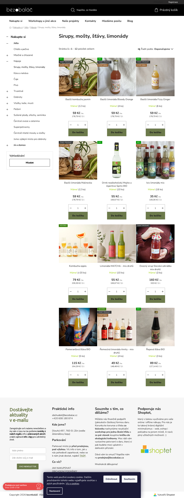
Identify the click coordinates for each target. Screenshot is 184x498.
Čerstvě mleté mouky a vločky (29, 133)
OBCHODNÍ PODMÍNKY (64, 471)
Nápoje (17, 61)
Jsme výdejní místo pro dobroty (30, 139)
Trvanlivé (18, 91)
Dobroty (18, 97)
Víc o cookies (72, 483)
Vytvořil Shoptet (166, 494)
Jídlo (16, 43)
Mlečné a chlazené (23, 55)
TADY (83, 455)
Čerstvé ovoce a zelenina (27, 121)
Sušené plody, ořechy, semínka (30, 115)
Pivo (16, 85)
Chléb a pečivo (21, 49)
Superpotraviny (22, 127)
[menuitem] (15, 21)
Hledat (30, 162)
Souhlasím (129, 479)
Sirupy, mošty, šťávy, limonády (29, 67)
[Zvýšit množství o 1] (85, 125)
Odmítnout (111, 479)
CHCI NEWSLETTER (27, 466)
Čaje (16, 79)
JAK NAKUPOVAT (61, 468)
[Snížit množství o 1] (71, 125)
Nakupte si (18, 37)
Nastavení (54, 491)
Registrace (173, 2)
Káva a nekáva (21, 73)
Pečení (17, 109)
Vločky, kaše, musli (23, 103)
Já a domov (20, 145)
